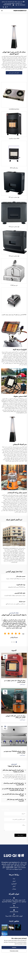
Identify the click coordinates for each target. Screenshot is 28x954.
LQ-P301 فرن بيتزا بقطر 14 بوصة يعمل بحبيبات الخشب (14, 314)
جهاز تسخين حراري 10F (14, 197)
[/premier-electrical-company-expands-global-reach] (11, 927)
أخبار (14, 886)
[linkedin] (3, 7)
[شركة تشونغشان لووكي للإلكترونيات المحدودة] (20, 10)
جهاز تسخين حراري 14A (14, 256)
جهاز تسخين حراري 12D (14, 226)
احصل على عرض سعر (14, 72)
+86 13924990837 (21, 5)
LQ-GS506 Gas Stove (14, 109)
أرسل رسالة (20, 835)
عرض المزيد (22, 684)
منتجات (14, 889)
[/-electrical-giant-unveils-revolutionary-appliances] (18, 927)
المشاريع (14, 883)
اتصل (14, 881)
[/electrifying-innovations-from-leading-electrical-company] (4, 934)
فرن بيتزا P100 (14, 285)
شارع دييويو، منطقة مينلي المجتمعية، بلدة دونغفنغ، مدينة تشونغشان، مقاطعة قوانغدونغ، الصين (12, 2)
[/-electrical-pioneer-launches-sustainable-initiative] (4, 927)
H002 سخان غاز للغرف (14, 138)
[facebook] (7, 7)
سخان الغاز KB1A (14, 167)
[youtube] (5, 7)
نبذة (14, 878)
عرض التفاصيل (14, 94)
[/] (14, 855)
